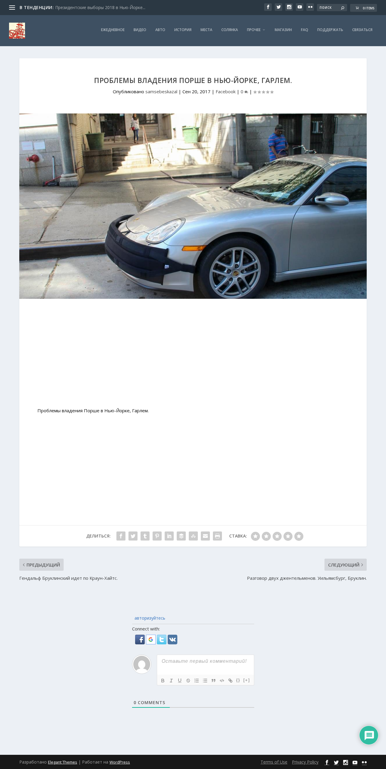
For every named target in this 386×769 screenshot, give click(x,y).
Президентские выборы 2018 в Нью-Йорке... (100, 7)
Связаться (362, 29)
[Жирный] (163, 680)
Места (206, 29)
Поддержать (330, 29)
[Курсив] (171, 680)
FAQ (304, 29)
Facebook (226, 91)
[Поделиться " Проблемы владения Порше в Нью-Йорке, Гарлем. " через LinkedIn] (169, 536)
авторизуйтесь (149, 618)
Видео (140, 29)
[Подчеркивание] (180, 680)
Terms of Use (274, 762)
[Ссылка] (230, 680)
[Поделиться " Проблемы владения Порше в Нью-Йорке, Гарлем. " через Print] (217, 536)
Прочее (254, 29)
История (182, 29)
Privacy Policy (305, 762)
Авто (160, 29)
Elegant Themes (62, 762)
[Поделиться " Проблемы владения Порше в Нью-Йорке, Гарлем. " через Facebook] (121, 536)
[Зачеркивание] (188, 680)
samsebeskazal (161, 91)
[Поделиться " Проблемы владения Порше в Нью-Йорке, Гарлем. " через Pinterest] (157, 536)
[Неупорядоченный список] (205, 680)
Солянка (229, 29)
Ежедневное (113, 29)
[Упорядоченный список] (196, 680)
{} (238, 680)
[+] (246, 680)
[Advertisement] (193, 356)
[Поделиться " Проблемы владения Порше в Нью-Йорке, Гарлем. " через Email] (205, 536)
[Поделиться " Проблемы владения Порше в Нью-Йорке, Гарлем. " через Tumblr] (145, 536)
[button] (140, 643)
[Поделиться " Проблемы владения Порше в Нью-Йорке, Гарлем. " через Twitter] (133, 536)
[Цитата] (213, 680)
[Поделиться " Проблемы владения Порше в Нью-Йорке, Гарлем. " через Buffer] (181, 536)
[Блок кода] (222, 680)
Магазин (283, 29)
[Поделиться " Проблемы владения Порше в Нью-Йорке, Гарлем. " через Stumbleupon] (193, 536)
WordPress (119, 762)
